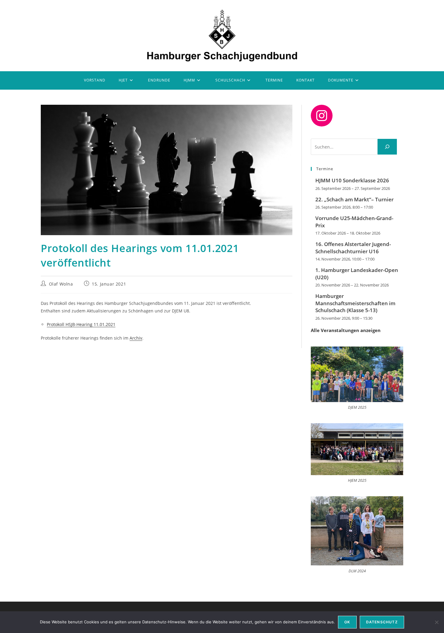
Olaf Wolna (61, 284)
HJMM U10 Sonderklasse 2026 (352, 180)
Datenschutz (382, 622)
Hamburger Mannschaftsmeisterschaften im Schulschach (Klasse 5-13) (355, 303)
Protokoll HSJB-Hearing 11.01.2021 (81, 324)
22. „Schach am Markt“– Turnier (354, 199)
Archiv (136, 338)
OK (347, 622)
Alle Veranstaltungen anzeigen (346, 330)
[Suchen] (387, 147)
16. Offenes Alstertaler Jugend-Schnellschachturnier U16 (353, 248)
